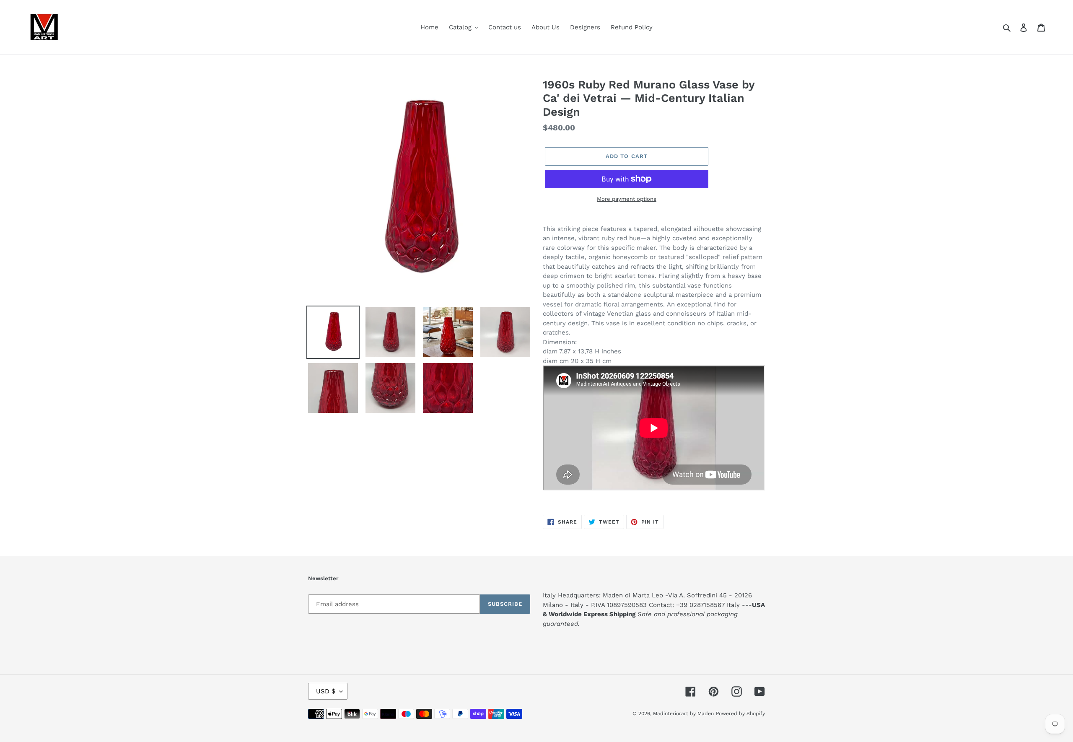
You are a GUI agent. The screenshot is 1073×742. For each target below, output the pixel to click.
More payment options (626, 199)
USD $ (325, 691)
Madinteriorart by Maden (683, 713)
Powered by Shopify (740, 713)
